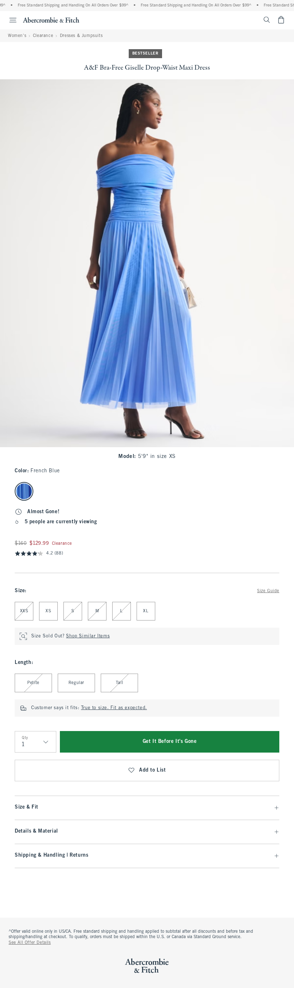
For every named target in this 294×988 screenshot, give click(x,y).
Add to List (152, 770)
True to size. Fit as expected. (114, 708)
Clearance (43, 36)
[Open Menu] (9, 20)
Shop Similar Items (88, 636)
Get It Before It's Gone (170, 741)
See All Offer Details (30, 943)
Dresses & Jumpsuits (81, 36)
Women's (17, 36)
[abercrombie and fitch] (51, 20)
